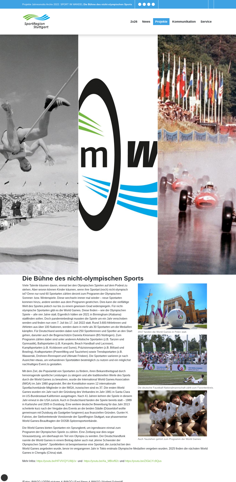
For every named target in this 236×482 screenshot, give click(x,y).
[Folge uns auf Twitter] (144, 4)
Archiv (50, 4)
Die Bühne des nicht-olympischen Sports (107, 4)
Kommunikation (184, 21)
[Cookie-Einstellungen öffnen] (4, 477)
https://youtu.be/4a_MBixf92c (101, 461)
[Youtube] (153, 4)
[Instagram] (148, 4)
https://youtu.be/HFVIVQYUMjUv (56, 461)
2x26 (133, 21)
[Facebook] (139, 4)
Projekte (27, 4)
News (146, 21)
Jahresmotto (39, 4)
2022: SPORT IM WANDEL (68, 4)
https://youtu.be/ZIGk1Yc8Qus (143, 461)
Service (206, 21)
